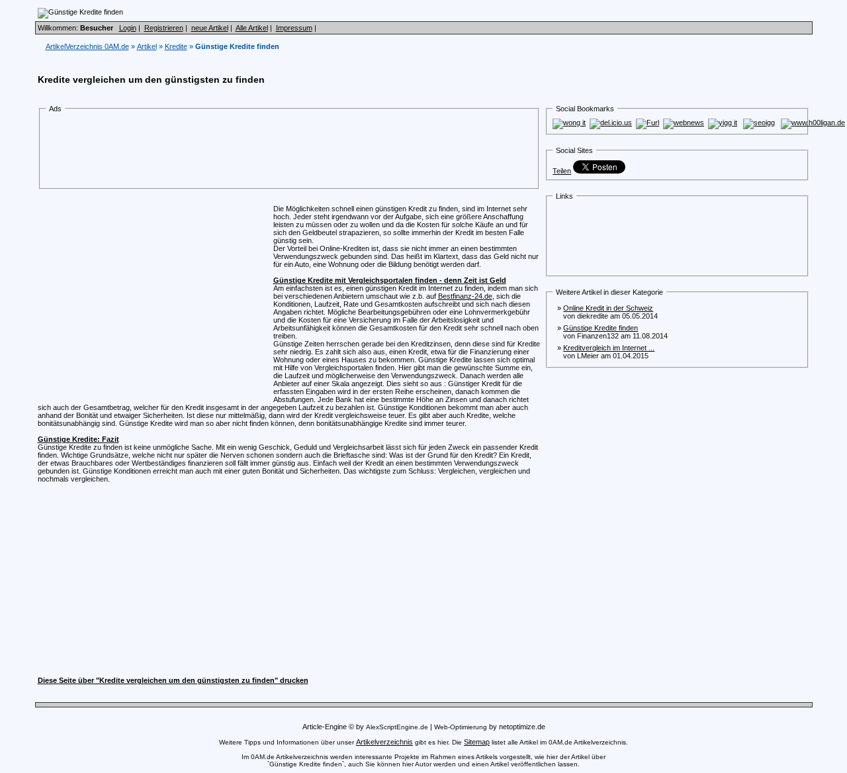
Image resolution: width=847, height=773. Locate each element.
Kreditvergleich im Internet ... (608, 348)
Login (127, 28)
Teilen (562, 171)
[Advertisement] (289, 151)
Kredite (176, 46)
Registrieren (163, 28)
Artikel (147, 46)
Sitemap (477, 742)
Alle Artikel (252, 28)
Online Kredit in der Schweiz (608, 308)
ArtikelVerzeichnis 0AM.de (87, 46)
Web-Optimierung (460, 727)
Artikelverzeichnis (384, 742)
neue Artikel (209, 28)
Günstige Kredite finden (600, 328)
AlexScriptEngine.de (397, 727)
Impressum (294, 28)
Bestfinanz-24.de (465, 296)
